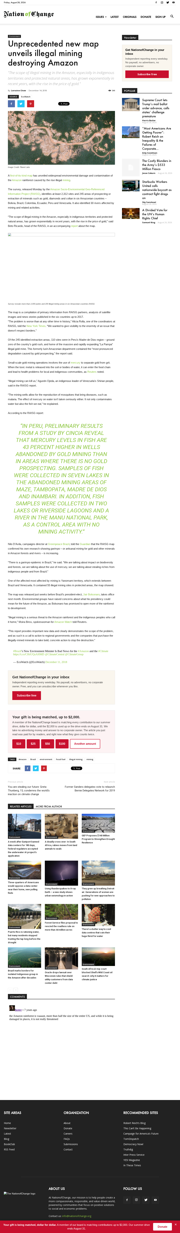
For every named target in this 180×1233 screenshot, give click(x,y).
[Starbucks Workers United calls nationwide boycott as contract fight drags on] (131, 185)
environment (46, 759)
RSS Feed (9, 1149)
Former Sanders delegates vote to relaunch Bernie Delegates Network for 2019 (90, 788)
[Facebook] (156, 2)
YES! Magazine (131, 1160)
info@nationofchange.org (76, 1216)
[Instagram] (162, 2)
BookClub (9, 1144)
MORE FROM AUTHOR (49, 806)
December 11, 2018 (56, 662)
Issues (100, 16)
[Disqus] (61, 1048)
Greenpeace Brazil (58, 544)
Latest (115, 16)
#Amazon (83, 651)
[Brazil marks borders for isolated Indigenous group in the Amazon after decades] (24, 957)
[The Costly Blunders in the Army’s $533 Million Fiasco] (131, 167)
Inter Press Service (133, 1154)
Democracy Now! (133, 1144)
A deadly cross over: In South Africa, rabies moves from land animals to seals (61, 845)
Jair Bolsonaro (91, 594)
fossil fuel (60, 759)
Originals (129, 16)
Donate (146, 16)
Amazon (17, 180)
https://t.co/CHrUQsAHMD (28, 654)
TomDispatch (131, 1139)
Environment (14, 36)
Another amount (85, 743)
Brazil (33, 759)
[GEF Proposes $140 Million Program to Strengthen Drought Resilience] (98, 823)
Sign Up (160, 16)
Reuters (92, 371)
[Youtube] (173, 2)
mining (66, 180)
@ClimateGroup (74, 654)
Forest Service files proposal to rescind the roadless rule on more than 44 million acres (61, 926)
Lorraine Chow (18, 90)
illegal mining (76, 759)
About (67, 1123)
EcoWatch (25, 96)
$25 (33, 743)
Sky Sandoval (149, 202)
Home (7, 1123)
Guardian (85, 544)
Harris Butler (149, 120)
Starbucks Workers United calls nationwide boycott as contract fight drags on (157, 190)
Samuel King (148, 222)
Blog (6, 1139)
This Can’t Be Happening (137, 1128)
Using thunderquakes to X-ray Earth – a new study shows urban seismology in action (60, 892)
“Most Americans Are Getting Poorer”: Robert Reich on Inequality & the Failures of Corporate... (156, 138)
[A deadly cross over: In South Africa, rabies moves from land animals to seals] (61, 826)
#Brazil (17, 651)
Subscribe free (26, 695)
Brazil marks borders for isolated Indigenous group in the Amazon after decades (23, 974)
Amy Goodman (149, 152)
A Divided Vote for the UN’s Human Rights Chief (154, 214)
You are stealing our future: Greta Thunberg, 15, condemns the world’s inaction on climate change (29, 790)
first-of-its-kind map (21, 175)
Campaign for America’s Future (141, 1133)
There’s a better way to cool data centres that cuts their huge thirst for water (96, 932)
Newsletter (10, 1128)
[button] (172, 16)
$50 (47, 743)
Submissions (71, 1144)
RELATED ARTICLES (20, 806)
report (74, 225)
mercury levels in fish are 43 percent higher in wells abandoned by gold (61, 447)
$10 (18, 743)
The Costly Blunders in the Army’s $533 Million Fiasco (156, 165)
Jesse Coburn (148, 173)
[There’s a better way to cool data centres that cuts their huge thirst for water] (98, 915)
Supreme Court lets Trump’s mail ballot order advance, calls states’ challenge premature (155, 108)
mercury (75, 362)
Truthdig (128, 1149)
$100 (62, 743)
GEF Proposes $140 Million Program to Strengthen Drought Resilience (98, 839)
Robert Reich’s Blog (134, 1123)
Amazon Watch (63, 621)
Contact (68, 1149)
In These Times (132, 1165)
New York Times (36, 325)
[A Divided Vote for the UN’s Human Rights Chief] (131, 213)
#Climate (103, 651)
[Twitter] (167, 2)
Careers (68, 1133)
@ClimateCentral (54, 654)
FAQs (67, 1139)
